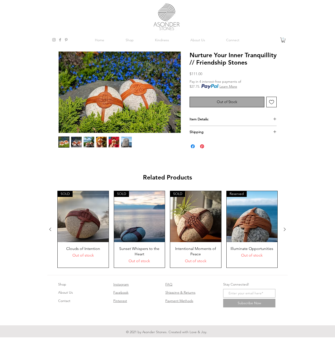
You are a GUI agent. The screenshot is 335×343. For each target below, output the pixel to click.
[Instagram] (54, 40)
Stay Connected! (236, 284)
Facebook (121, 292)
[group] (167, 229)
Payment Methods (179, 301)
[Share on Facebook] (193, 146)
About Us (65, 292)
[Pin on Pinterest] (202, 146)
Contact (64, 301)
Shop (62, 284)
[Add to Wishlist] (271, 102)
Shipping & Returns (180, 292)
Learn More (228, 86)
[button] (283, 40)
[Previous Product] (50, 229)
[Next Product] (285, 229)
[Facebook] (60, 40)
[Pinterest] (66, 40)
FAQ (168, 284)
